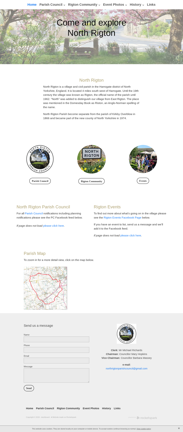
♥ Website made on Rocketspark (63, 417)
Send (29, 388)
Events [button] (143, 180)
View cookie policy (144, 429)
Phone (27, 345)
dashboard (45, 417)
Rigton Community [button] (91, 181)
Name (26, 335)
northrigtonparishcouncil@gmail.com (126, 368)
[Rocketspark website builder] (142, 418)
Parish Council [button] (40, 181)
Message (28, 366)
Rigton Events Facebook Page (122, 217)
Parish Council (34, 213)
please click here (53, 225)
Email (26, 356)
